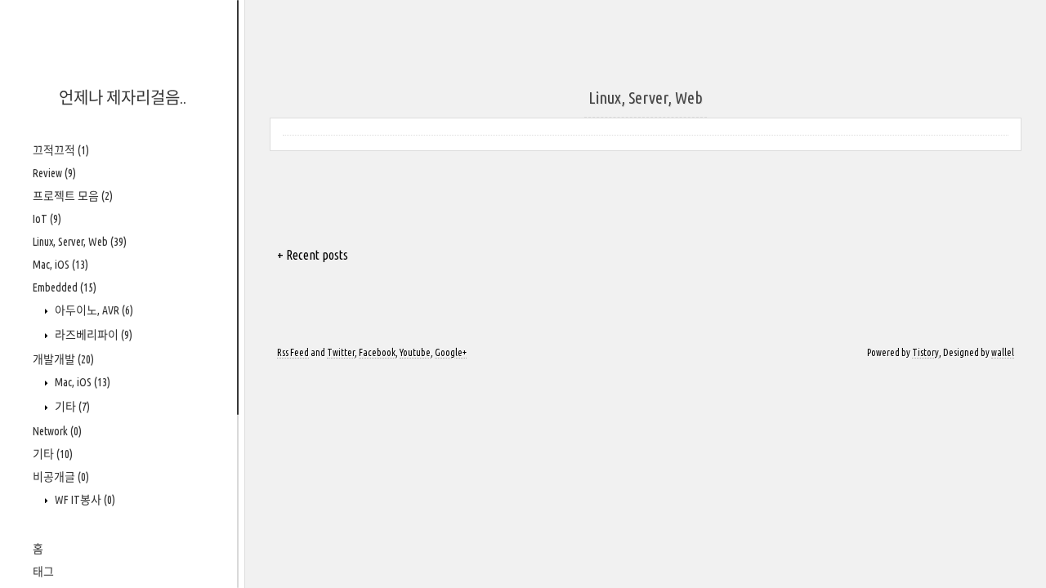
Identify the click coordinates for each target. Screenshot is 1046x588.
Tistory (925, 352)
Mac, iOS (60, 264)
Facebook (377, 352)
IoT (47, 218)
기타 (71, 406)
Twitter (341, 352)
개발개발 (63, 359)
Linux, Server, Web (80, 241)
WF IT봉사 (83, 499)
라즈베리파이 (92, 334)
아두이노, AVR (92, 310)
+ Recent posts (312, 254)
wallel (1002, 352)
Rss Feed (293, 352)
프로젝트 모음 (73, 196)
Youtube (415, 352)
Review (54, 173)
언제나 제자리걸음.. (122, 97)
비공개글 (61, 476)
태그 (43, 571)
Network (57, 431)
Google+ (451, 352)
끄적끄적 (61, 150)
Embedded (64, 287)
